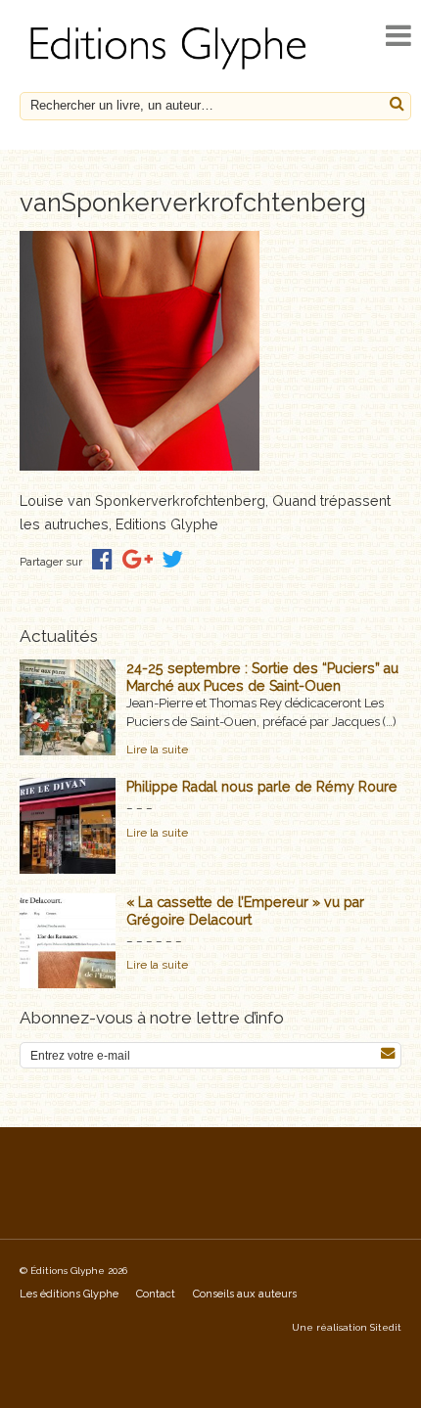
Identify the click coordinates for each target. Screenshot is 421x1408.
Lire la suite (157, 749)
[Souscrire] (387, 1053)
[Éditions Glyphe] (171, 70)
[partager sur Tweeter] (172, 559)
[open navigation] (398, 35)
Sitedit (385, 1327)
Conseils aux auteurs (245, 1294)
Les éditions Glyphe (69, 1294)
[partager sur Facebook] (102, 559)
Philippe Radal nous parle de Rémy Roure (262, 787)
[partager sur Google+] (137, 559)
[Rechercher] (397, 104)
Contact (155, 1294)
